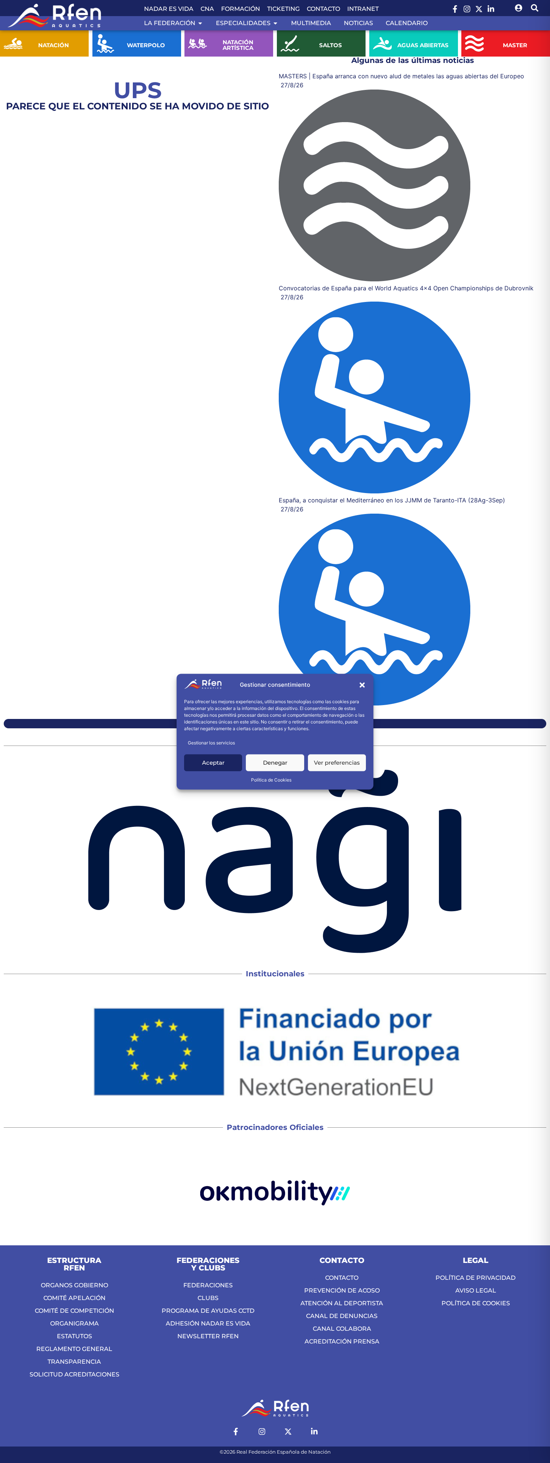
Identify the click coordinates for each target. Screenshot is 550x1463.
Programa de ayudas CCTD (208, 1310)
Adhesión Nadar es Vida (208, 1323)
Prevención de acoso (342, 1290)
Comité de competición (74, 1310)
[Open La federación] (200, 23)
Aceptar (213, 762)
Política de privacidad (476, 1277)
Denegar (275, 762)
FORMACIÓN (240, 8)
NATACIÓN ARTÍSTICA (238, 45)
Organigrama (74, 1323)
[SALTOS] (290, 43)
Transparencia (74, 1361)
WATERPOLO (146, 45)
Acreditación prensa (342, 1341)
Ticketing (283, 8)
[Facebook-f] (455, 9)
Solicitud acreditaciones (74, 1374)
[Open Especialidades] (275, 23)
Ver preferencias (337, 762)
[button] (362, 685)
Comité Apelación (74, 1298)
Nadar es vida (168, 8)
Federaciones (208, 1285)
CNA (207, 8)
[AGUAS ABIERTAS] (382, 43)
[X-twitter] (479, 9)
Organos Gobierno (74, 1285)
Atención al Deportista (341, 1303)
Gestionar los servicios (211, 743)
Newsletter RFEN (208, 1336)
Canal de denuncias (342, 1316)
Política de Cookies (271, 780)
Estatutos (74, 1336)
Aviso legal (475, 1290)
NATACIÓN (53, 45)
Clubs (208, 1298)
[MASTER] (474, 43)
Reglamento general (74, 1348)
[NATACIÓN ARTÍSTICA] (197, 43)
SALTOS (330, 45)
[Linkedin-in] (491, 9)
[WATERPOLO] (105, 43)
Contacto (323, 8)
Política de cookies (475, 1303)
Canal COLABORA (342, 1328)
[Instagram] (467, 9)
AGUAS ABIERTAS (422, 45)
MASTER (515, 45)
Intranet (363, 8)
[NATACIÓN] (13, 43)
